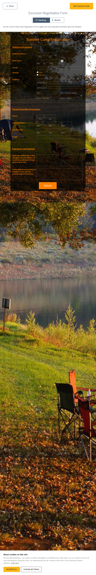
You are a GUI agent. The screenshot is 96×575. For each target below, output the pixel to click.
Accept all (11, 569)
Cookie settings (31, 569)
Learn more (15, 563)
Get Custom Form (81, 6)
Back (11, 6)
